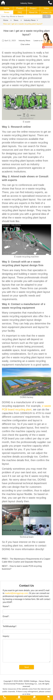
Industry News (30, 20)
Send (26, 667)
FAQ (20, 12)
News (6, 12)
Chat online (25, 44)
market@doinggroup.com (16, 593)
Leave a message (41, 40)
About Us (33, 12)
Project (33, 8)
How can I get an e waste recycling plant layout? (22, 24)
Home (6, 8)
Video (46, 8)
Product (19, 8)
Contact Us (46, 12)
